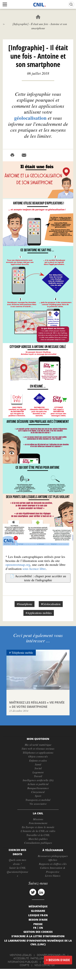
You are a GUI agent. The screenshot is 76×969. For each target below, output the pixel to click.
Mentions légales (21, 955)
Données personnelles (51, 955)
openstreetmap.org (18, 564)
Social (38, 768)
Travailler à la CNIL (38, 835)
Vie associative (38, 803)
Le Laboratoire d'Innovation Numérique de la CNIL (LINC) (38, 942)
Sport (38, 796)
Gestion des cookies (38, 931)
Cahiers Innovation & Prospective (52, 869)
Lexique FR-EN (38, 915)
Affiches (52, 860)
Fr (34, 927)
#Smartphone (24, 604)
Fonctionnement (38, 823)
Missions (38, 819)
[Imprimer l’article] (12, 155)
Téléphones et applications (38, 752)
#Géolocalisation (51, 604)
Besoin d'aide (59, 960)
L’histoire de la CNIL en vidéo (38, 831)
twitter (33, 892)
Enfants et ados (38, 760)
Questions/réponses (17, 873)
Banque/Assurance (38, 788)
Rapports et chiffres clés (53, 864)
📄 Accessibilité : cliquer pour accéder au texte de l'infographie (38, 578)
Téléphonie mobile (22, 652)
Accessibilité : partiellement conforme (37, 958)
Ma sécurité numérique (38, 744)
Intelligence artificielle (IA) (38, 780)
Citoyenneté (38, 792)
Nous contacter (44, 965)
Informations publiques (23, 961)
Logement (38, 772)
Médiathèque (38, 906)
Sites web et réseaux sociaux (38, 748)
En (41, 927)
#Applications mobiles (39, 613)
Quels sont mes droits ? (17, 861)
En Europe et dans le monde (38, 827)
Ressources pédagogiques (53, 856)
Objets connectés (38, 756)
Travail (38, 776)
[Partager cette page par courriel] (24, 155)
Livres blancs (52, 875)
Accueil (38, 17)
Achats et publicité (38, 784)
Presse (38, 924)
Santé (38, 764)
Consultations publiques (38, 842)
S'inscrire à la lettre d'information (38, 936)
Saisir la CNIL (17, 867)
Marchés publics (38, 839)
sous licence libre (34, 568)
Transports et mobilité (38, 800)
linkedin (41, 892)
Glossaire (38, 911)
